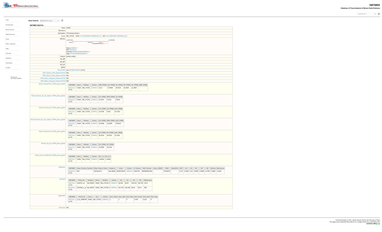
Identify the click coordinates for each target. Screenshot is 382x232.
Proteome (62, 207)
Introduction (9, 25)
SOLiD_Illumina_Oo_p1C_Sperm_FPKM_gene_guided (48, 119)
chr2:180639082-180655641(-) (90, 36)
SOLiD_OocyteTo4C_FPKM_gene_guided (52, 84)
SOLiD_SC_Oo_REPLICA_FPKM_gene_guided (50, 155)
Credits (8, 68)
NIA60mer (62, 167)
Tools (7, 39)
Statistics (9, 58)
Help (7, 48)
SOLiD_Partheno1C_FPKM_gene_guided (52, 107)
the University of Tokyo (373, 220)
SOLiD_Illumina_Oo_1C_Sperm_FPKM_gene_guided (48, 95)
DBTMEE (374, 5)
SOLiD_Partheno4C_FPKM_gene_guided (52, 131)
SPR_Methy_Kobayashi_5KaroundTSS (53, 78)
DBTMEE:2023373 (75, 70)
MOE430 (62, 179)
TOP (7, 20)
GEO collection (10, 44)
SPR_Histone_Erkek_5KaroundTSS (54, 73)
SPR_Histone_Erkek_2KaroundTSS (54, 75)
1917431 (72, 50)
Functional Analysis (344, 220)
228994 (73, 48)
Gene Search (10, 29)
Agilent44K (61, 195)
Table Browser (10, 34)
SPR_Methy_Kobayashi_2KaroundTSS (53, 81)
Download (9, 63)
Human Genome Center (359, 220)
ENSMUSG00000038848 (80, 51)
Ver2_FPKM (61, 70)
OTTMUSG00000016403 (78, 53)
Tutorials (8, 53)
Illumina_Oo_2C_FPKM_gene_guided (53, 143)
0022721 (71, 88)
